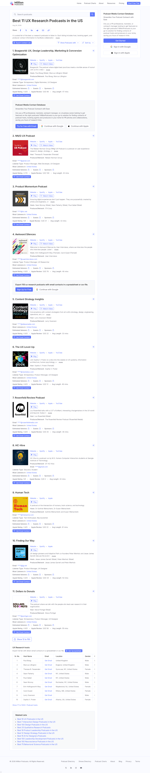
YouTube (59, 60)
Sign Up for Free (24, 289)
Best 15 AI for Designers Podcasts (31, 736)
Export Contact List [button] (23, 43)
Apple (50, 60)
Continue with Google (53, 126)
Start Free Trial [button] (133, 3)
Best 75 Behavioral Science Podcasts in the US (37, 744)
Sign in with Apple (122, 53)
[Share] (93, 50)
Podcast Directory (68, 761)
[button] (34, 63)
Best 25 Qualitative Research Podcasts (34, 727)
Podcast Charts (90, 3)
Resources (111, 3)
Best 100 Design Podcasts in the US (32, 724)
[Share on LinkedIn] (32, 30)
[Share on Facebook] (20, 30)
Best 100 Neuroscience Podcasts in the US (35, 741)
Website (33, 60)
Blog (120, 761)
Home (79, 3)
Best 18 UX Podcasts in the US (30, 719)
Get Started (120, 40)
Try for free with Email (26, 126)
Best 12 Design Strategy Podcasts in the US (35, 733)
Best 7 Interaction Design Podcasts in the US (36, 722)
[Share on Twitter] (26, 30)
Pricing (121, 3)
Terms (137, 761)
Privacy (128, 761)
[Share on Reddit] (37, 30)
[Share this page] (49, 30)
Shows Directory (85, 761)
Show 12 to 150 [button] (23, 639)
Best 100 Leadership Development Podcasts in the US (40, 739)
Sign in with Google (122, 47)
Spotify (42, 60)
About (101, 3)
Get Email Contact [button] (23, 95)
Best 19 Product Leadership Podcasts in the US (37, 730)
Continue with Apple (79, 126)
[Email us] (43, 30)
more (58, 38)
